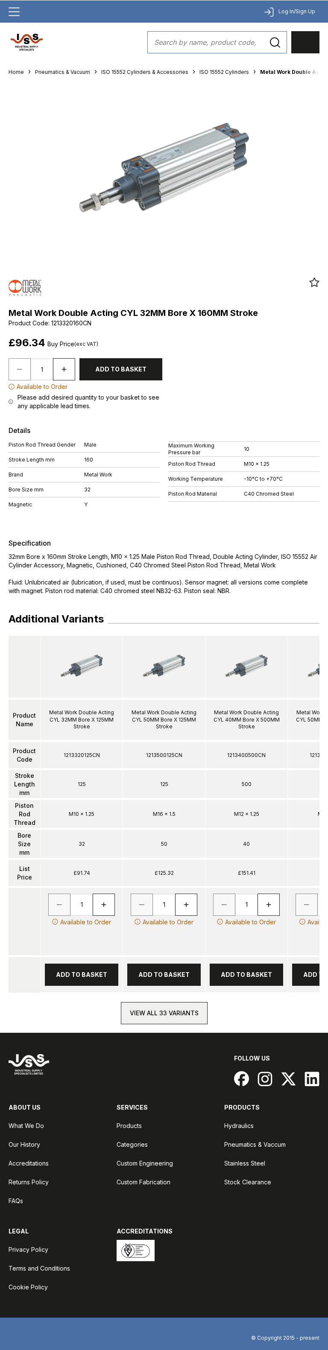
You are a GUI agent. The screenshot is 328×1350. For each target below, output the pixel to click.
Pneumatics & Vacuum (62, 72)
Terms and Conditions (39, 1268)
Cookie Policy (28, 1287)
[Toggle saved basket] (314, 282)
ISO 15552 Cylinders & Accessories (144, 72)
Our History (24, 1144)
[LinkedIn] (312, 1078)
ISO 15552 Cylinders (224, 72)
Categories (132, 1144)
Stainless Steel (244, 1163)
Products (129, 1125)
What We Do (26, 1125)
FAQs (16, 1200)
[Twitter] (288, 1078)
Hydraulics (239, 1125)
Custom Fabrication (143, 1182)
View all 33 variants (164, 1013)
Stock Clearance (247, 1182)
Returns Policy (29, 1182)
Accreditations (29, 1163)
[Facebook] (241, 1078)
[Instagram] (265, 1078)
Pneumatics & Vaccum (255, 1144)
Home (16, 72)
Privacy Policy (28, 1249)
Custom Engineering (145, 1163)
